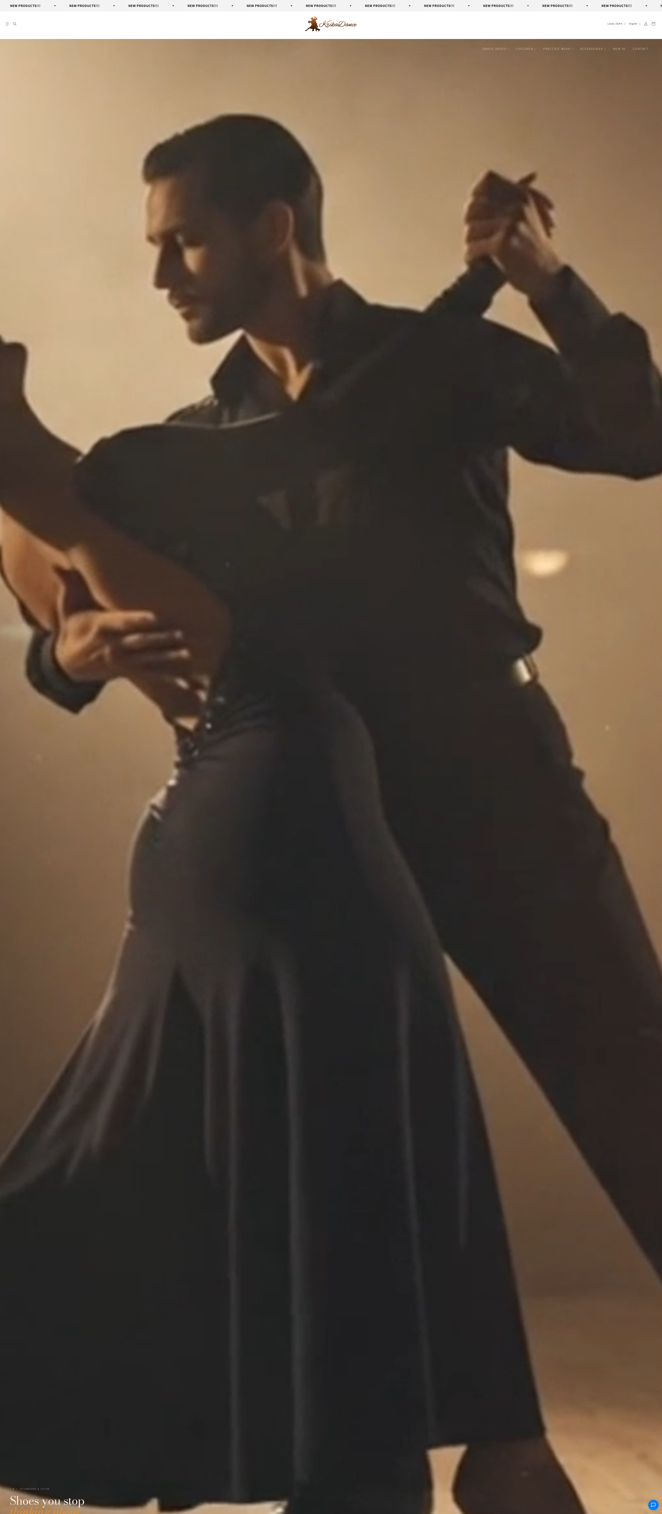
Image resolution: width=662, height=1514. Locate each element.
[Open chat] (653, 1505)
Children (524, 49)
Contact (641, 49)
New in (619, 49)
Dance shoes (494, 49)
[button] (7, 24)
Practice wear (556, 49)
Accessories (591, 49)
